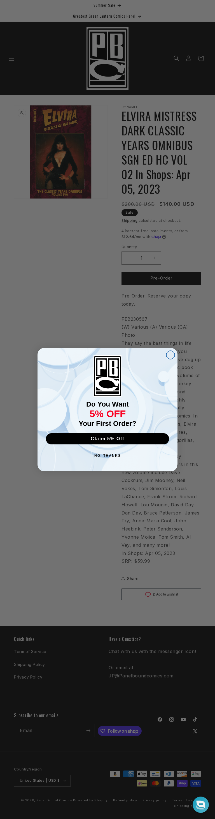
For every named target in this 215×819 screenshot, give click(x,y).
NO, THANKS (107, 456)
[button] (201, 805)
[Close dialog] (170, 355)
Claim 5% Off (107, 438)
